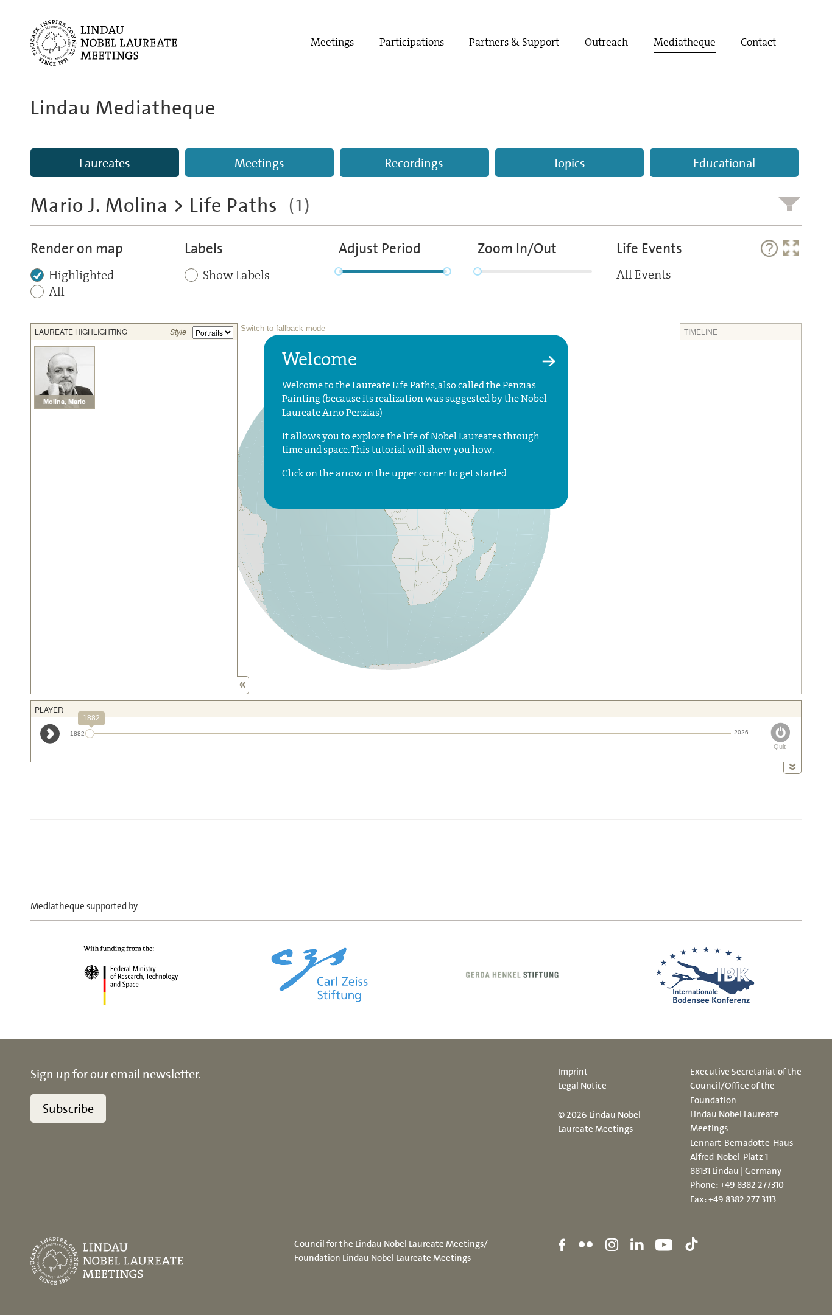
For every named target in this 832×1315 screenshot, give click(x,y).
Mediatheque (685, 42)
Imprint (573, 1072)
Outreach (606, 42)
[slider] (338, 271)
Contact (758, 42)
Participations (411, 42)
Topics (569, 163)
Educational (724, 163)
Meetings (332, 42)
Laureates (104, 163)
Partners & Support (514, 42)
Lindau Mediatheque (123, 107)
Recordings (414, 163)
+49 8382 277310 (752, 1185)
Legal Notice (582, 1086)
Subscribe (68, 1109)
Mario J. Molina (99, 205)
